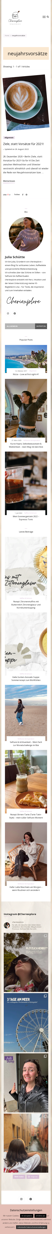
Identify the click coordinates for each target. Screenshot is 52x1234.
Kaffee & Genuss (30, 513)
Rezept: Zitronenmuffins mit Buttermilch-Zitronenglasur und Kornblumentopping (26, 604)
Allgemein (9, 137)
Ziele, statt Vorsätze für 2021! (23, 144)
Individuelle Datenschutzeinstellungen (32, 1227)
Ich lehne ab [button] (40, 1216)
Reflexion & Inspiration (32, 440)
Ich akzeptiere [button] (27, 1216)
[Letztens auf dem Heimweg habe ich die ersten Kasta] (26, 962)
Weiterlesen (9, 181)
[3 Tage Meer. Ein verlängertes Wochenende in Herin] (26, 1022)
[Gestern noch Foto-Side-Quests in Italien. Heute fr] (26, 1143)
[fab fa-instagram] (21, 1199)
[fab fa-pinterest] (30, 1199)
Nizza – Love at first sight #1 (26, 374)
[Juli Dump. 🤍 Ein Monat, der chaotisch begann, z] (26, 1082)
